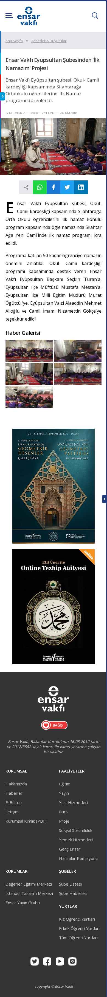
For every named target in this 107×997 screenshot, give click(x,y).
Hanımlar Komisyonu (78, 858)
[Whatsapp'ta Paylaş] (40, 187)
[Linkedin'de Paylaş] (81, 187)
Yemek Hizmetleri (76, 839)
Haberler (13, 793)
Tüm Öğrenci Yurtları (78, 937)
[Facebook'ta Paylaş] (53, 187)
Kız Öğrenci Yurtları (77, 919)
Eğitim (65, 783)
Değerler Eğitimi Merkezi (28, 884)
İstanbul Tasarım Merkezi (29, 893)
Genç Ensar (69, 849)
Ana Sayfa (14, 40)
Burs (63, 811)
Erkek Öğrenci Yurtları (79, 928)
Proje (64, 821)
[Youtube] (60, 961)
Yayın (64, 793)
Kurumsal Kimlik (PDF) (26, 821)
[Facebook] (47, 961)
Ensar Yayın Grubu (22, 902)
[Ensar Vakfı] (28, 24)
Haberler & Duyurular (48, 40)
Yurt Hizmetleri (73, 802)
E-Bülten (13, 802)
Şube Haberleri (73, 893)
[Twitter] (34, 961)
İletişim (12, 811)
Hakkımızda (16, 783)
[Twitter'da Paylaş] (67, 187)
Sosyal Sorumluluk (75, 830)
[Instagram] (72, 961)
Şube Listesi (70, 884)
